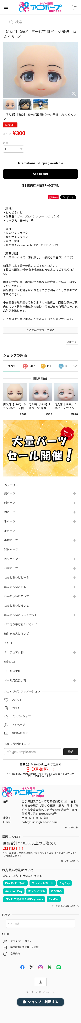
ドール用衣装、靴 (15, 680)
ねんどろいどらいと (16, 605)
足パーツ (9, 530)
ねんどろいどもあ (15, 587)
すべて (11, 366)
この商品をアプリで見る (40, 330)
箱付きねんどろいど (16, 633)
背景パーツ (11, 549)
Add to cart (40, 173)
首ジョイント (12, 558)
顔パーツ (9, 502)
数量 (5, 143)
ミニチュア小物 (13, 652)
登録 (70, 751)
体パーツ (9, 512)
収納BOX (9, 661)
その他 (8, 643)
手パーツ (9, 521)
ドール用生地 (12, 671)
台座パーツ (11, 568)
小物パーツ (11, 540)
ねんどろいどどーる (16, 577)
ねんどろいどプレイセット (20, 615)
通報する (71, 342)
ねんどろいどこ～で (16, 596)
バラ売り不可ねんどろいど (20, 624)
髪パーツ (9, 493)
